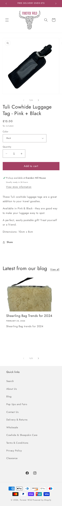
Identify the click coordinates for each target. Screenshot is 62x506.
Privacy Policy (14, 450)
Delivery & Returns (17, 419)
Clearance (12, 458)
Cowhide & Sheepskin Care (22, 435)
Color (5, 131)
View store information (18, 187)
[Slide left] (23, 100)
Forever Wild (26, 500)
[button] (7, 20)
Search (10, 381)
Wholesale (12, 427)
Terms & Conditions (17, 443)
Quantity (7, 146)
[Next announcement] (55, 3)
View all (54, 269)
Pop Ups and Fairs (16, 404)
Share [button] (10, 242)
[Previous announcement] (6, 3)
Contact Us (12, 412)
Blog (9, 396)
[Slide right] (38, 100)
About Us (11, 389)
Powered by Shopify (42, 500)
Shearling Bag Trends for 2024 (29, 316)
